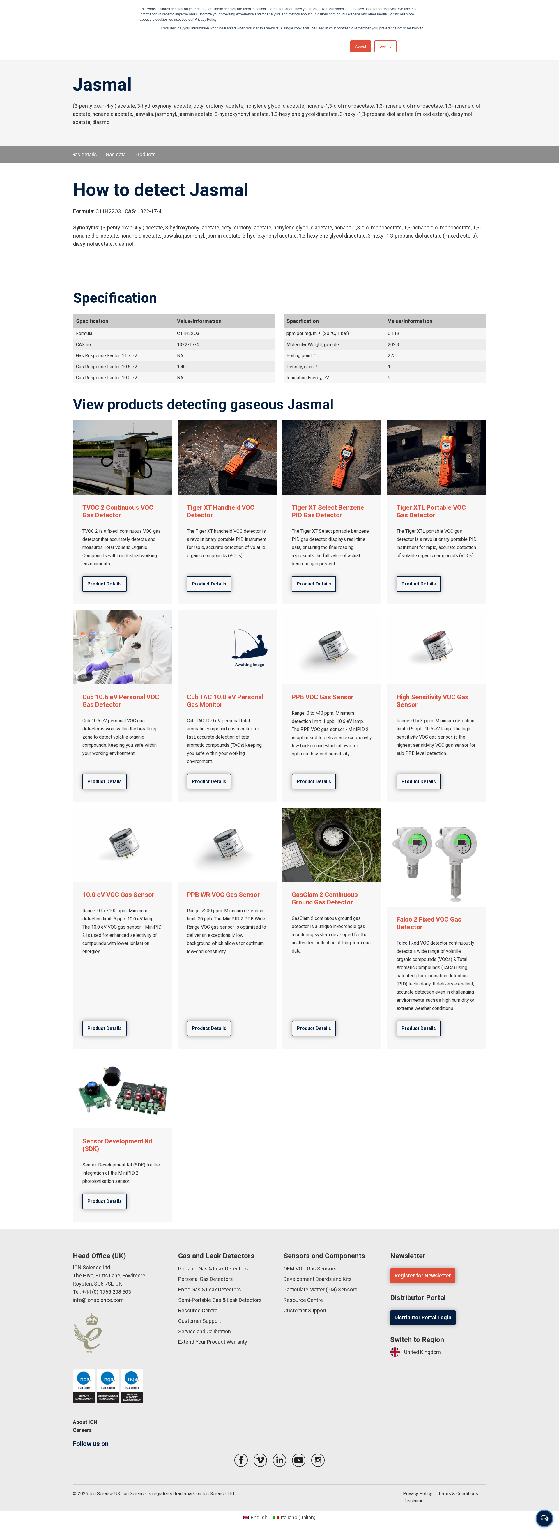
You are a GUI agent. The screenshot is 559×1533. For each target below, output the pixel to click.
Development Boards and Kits (318, 1279)
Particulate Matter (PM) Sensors (321, 1289)
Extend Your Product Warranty (212, 1342)
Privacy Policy (417, 1493)
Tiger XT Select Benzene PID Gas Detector (328, 511)
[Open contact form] (544, 1518)
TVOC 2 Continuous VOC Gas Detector (117, 511)
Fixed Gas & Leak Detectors (209, 1289)
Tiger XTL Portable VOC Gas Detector (431, 511)
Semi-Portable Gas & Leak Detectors (220, 1300)
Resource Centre (197, 1310)
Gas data (116, 154)
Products (145, 154)
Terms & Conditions (458, 1493)
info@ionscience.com (98, 1300)
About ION (85, 1422)
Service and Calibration (204, 1331)
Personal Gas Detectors (205, 1279)
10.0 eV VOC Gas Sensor (118, 894)
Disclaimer (414, 1500)
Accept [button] (360, 46)
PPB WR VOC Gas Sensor (223, 894)
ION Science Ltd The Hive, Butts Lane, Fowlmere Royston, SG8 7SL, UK (109, 1275)
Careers (82, 1430)
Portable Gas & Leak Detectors (213, 1268)
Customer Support (199, 1321)
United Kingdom (422, 1352)
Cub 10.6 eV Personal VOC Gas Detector (120, 700)
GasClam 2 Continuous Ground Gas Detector (325, 898)
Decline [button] (385, 46)
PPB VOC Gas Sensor (322, 697)
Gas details (84, 154)
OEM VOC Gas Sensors (310, 1268)
